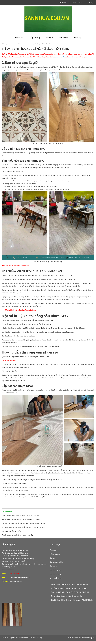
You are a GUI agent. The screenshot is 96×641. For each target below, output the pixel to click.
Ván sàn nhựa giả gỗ (21, 265)
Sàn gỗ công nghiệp (56, 562)
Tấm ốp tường (55, 554)
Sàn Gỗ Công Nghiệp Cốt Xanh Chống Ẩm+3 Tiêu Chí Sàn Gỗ (72, 600)
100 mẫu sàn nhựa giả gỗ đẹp (25, 310)
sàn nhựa (63, 38)
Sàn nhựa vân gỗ (55, 574)
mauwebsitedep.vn (88, 638)
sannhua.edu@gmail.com (20, 577)
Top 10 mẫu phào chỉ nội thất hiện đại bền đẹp (66, 596)
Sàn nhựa (53, 566)
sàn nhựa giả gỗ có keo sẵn (11, 531)
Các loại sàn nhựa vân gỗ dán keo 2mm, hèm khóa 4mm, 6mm (23, 523)
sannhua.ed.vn (60, 57)
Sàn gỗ (49, 38)
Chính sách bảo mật (35, 638)
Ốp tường (35, 38)
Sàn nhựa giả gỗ (55, 570)
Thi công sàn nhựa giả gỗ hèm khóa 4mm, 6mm (18, 535)
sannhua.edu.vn (16, 581)
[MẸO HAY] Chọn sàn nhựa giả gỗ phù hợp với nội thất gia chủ (23, 527)
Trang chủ (19, 38)
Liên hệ (77, 38)
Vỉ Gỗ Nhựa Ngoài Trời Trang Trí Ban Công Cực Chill (69, 588)
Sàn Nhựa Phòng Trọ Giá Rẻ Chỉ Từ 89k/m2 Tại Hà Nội (21, 519)
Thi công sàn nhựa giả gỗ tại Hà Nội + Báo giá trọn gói (20, 515)
